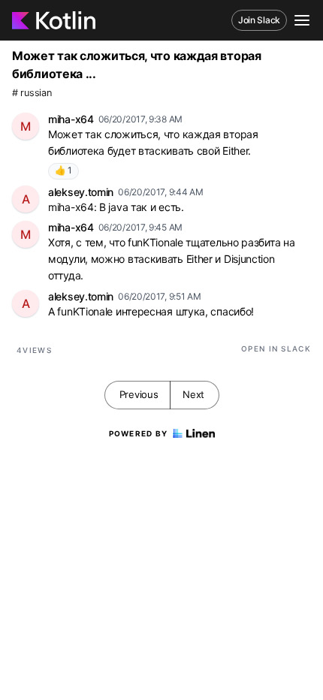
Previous (138, 394)
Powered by (138, 433)
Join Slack (259, 20)
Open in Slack (276, 348)
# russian (31, 92)
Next (193, 394)
